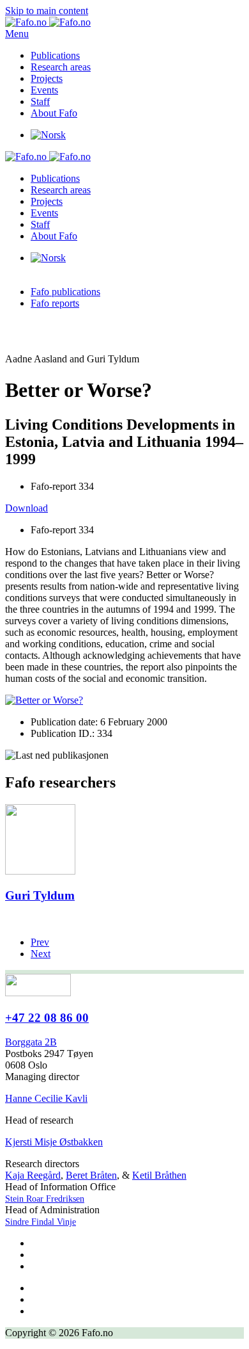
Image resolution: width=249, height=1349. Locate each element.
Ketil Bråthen (159, 1175)
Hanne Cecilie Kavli (46, 1098)
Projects (47, 78)
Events (44, 90)
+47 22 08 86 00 (47, 1017)
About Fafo (54, 113)
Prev (40, 942)
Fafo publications (65, 291)
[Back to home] (48, 22)
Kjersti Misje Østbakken (54, 1141)
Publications (55, 55)
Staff (40, 101)
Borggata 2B (31, 1042)
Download (26, 508)
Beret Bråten (91, 1175)
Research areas (61, 66)
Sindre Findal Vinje (40, 1222)
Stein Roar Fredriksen (44, 1199)
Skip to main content (46, 10)
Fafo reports (55, 303)
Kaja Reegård (33, 1175)
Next (40, 953)
